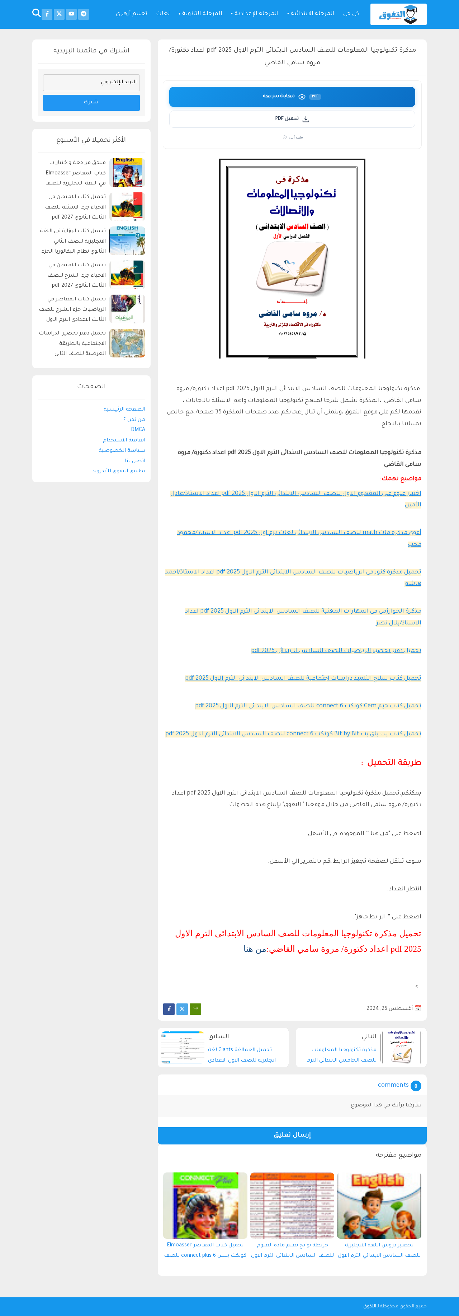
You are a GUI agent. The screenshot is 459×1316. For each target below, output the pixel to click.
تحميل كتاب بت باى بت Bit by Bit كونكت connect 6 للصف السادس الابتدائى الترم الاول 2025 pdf (293, 734)
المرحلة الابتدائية (313, 14)
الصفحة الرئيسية (124, 410)
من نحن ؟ (134, 420)
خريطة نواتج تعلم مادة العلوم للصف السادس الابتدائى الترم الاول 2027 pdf (292, 1252)
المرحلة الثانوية (202, 14)
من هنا (254, 949)
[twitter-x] (59, 14)
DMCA (138, 430)
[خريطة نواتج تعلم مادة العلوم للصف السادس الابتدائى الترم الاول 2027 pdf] (292, 1205)
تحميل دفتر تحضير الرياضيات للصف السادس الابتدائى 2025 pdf (336, 651)
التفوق (369, 1306)
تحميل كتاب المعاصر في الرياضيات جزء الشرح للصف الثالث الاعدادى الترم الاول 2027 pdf (72, 311)
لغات (163, 14)
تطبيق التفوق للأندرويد (118, 471)
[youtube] (71, 14)
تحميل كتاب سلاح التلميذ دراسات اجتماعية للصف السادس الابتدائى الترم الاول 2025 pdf (303, 678)
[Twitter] (182, 1009)
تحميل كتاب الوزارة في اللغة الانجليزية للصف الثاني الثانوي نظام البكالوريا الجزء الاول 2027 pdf (73, 243)
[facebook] (47, 14)
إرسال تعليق (292, 1135)
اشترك (92, 103)
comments (393, 1085)
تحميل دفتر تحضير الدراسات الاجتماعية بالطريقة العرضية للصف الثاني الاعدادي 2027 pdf (72, 345)
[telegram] (83, 14)
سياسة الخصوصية (122, 451)
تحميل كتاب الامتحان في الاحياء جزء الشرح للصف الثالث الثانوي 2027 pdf (76, 276)
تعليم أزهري (131, 14)
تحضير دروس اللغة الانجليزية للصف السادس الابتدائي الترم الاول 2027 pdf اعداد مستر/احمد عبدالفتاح (379, 1252)
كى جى (351, 14)
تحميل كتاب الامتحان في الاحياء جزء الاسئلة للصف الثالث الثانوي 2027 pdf (75, 208)
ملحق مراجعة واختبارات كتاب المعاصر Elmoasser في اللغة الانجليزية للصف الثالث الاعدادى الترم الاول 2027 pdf (75, 174)
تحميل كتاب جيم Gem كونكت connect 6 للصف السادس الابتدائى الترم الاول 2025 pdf (308, 706)
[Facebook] (169, 1009)
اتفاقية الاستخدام (124, 441)
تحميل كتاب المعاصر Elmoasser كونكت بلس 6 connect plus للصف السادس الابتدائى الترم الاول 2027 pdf (205, 1252)
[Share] (195, 1009)
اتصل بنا (135, 461)
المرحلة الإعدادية (257, 14)
